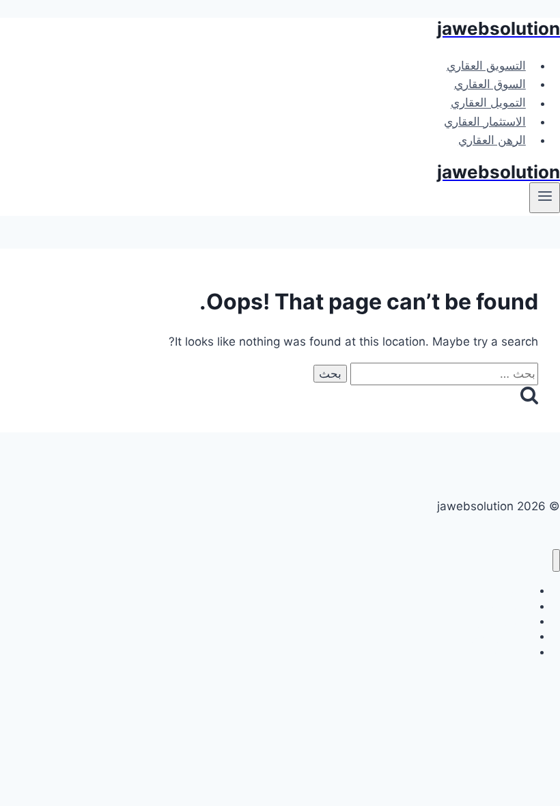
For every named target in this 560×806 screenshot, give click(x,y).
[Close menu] (556, 560)
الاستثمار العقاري (485, 121)
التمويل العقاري (488, 103)
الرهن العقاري (492, 140)
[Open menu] (544, 197)
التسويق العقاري (486, 65)
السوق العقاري (490, 84)
